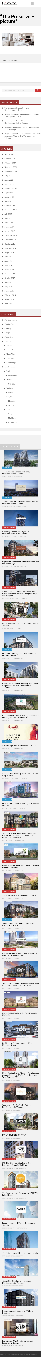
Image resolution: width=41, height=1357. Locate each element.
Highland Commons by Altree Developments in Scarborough (22, 128)
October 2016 (10, 244)
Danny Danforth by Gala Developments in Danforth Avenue (19, 654)
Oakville (11, 384)
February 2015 (10, 295)
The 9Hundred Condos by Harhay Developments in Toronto (17, 109)
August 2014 (9, 299)
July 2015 (8, 282)
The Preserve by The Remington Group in (19, 895)
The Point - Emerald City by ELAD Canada (20, 1253)
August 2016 (9, 252)
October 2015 (10, 278)
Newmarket (12, 422)
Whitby (11, 405)
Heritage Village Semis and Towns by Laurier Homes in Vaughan (20, 866)
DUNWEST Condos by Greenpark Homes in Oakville (20, 804)
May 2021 (8, 176)
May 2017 (8, 218)
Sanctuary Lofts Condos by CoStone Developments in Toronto (17, 1106)
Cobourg (8, 328)
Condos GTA (10, 367)
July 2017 (8, 214)
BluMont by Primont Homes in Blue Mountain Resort (17, 1044)
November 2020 (11, 188)
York (8, 409)
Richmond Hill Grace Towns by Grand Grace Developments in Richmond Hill (20, 716)
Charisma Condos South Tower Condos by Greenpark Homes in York (19, 954)
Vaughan (11, 414)
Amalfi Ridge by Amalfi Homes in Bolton (19, 745)
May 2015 (8, 287)
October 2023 (10, 159)
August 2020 (9, 197)
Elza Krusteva (19, 477)
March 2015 (9, 291)
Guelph (7, 333)
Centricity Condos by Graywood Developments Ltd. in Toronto (17, 122)
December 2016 (11, 235)
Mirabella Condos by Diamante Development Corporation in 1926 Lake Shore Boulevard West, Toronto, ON (20, 1075)
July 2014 (8, 304)
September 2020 (11, 193)
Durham (9, 388)
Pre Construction (11, 320)
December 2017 (11, 210)
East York (10, 358)
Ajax (10, 397)
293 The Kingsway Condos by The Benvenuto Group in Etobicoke (16, 1164)
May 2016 (8, 265)
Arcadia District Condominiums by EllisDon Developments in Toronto (22, 115)
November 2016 (11, 240)
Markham (12, 418)
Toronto (8, 341)
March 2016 (9, 269)
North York (10, 354)
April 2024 (9, 154)
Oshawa (11, 392)
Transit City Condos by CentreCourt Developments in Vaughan (17, 1282)
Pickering (11, 401)
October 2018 (10, 205)
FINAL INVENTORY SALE (14, 1135)
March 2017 (9, 227)
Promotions (9, 337)
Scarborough (11, 363)
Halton (9, 380)
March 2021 (9, 184)
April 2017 (9, 223)
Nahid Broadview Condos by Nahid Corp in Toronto (20, 625)
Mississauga (12, 375)
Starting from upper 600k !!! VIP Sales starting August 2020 (18, 924)
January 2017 (10, 231)
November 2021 (11, 167)
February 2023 (10, 163)
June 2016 (8, 261)
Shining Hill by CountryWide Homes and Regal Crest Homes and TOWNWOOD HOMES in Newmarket (19, 835)
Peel (8, 371)
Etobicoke (10, 350)
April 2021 (9, 180)
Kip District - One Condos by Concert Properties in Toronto (17, 1342)
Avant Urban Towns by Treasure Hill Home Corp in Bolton (20, 774)
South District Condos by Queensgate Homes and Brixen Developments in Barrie (20, 984)
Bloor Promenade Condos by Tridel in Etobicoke (17, 1312)
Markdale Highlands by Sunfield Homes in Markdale (19, 1014)
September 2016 (11, 248)
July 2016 (8, 257)
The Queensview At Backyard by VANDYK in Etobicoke (20, 1194)
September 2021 (11, 171)
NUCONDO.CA (9, 1354)
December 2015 (11, 274)
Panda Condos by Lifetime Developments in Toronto (20, 1224)
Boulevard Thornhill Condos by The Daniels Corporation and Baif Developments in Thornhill (20, 685)
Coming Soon (10, 324)
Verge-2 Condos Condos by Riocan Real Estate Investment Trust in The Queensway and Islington (23, 136)
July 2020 (8, 201)
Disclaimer (34, 1354)
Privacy (28, 1354)
